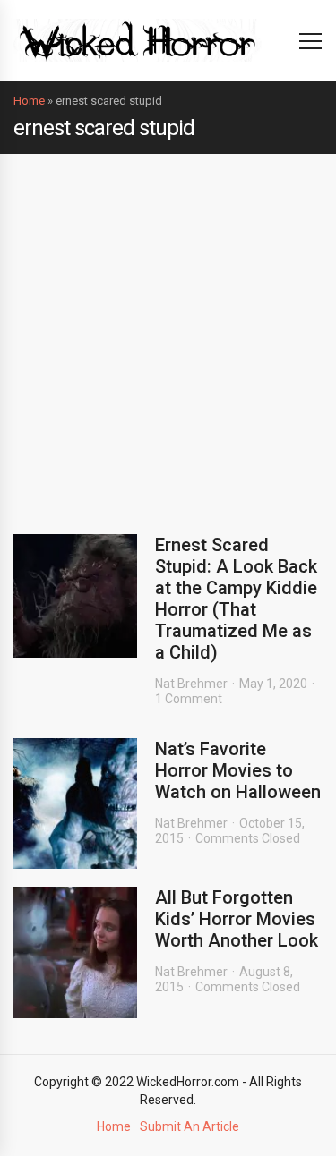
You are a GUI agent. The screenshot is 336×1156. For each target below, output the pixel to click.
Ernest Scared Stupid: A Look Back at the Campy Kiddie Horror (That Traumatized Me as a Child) (236, 598)
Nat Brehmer (191, 683)
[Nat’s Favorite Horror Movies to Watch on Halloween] (75, 803)
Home (29, 100)
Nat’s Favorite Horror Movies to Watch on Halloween (238, 770)
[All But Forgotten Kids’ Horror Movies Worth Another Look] (75, 952)
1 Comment (188, 699)
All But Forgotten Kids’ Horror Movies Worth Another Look (236, 919)
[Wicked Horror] (137, 40)
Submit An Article (189, 1126)
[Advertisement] (168, 330)
